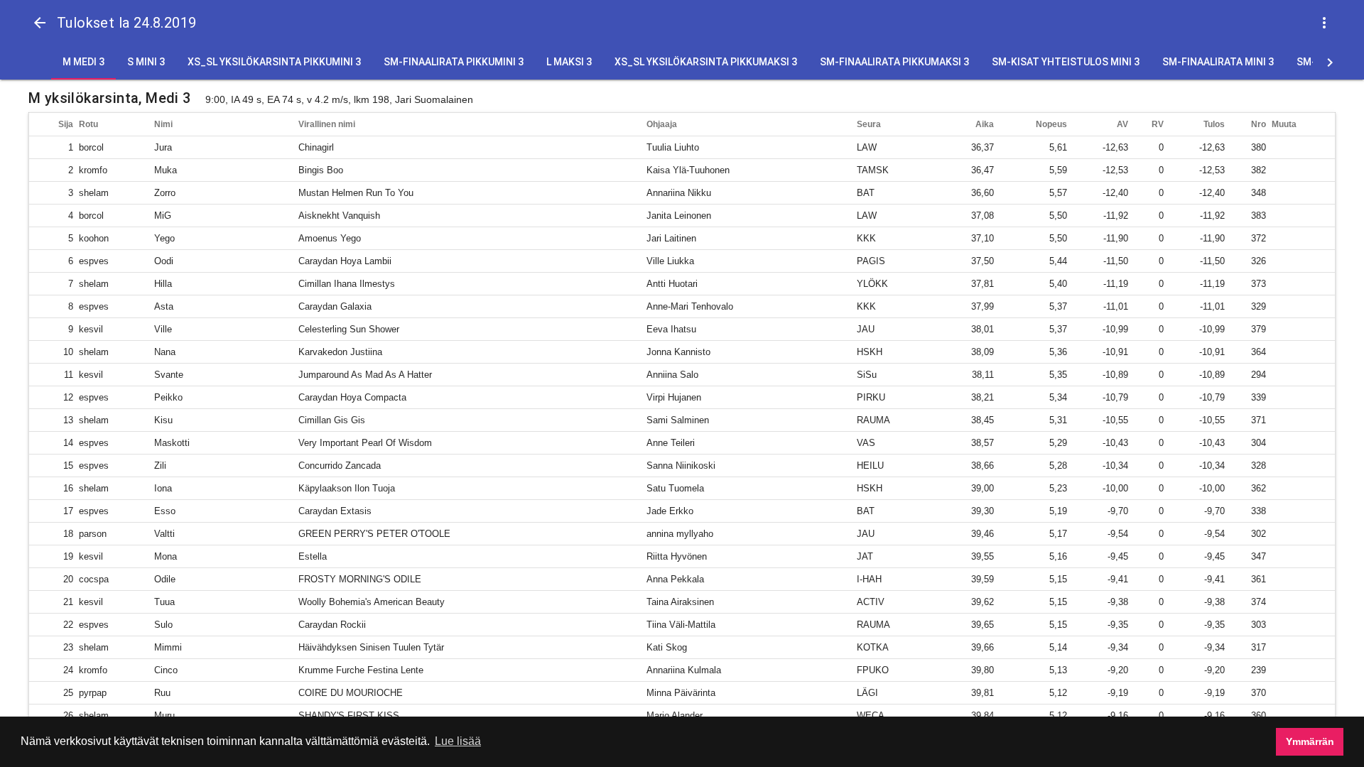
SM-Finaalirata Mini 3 (1218, 61)
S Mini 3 (146, 61)
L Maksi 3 (569, 61)
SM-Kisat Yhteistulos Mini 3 (1066, 61)
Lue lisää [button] (458, 741)
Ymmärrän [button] (1310, 741)
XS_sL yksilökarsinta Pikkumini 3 (274, 61)
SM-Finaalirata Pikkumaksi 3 (894, 61)
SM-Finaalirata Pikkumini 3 (454, 61)
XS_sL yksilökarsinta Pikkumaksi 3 (706, 61)
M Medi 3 (83, 61)
